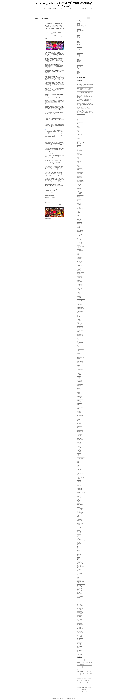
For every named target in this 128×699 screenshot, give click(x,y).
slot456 (78, 41)
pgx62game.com (80, 359)
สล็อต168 (78, 546)
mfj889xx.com (79, 300)
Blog (36, 13)
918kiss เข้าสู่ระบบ (80, 143)
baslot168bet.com (80, 172)
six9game (78, 419)
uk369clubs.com (80, 478)
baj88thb (78, 165)
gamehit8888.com (80, 231)
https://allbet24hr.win (80, 65)
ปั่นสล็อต (78, 530)
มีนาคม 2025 (79, 627)
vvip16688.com (79, 490)
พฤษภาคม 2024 (80, 640)
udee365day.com (80, 458)
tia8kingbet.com (80, 449)
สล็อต (78, 544)
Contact (41, 13)
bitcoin (78, 182)
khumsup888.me (80, 262)
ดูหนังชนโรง (79, 38)
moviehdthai (79, 318)
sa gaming (78, 23)
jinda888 (78, 254)
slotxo (78, 59)
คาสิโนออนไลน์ (80, 508)
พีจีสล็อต (78, 536)
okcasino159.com (80, 326)
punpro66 (78, 373)
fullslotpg (78, 224)
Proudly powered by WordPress (57, 698)
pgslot (78, 31)
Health (78, 238)
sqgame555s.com (80, 431)
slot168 (78, 424)
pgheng (78, 350)
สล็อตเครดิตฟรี (80, 563)
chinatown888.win (80, 195)
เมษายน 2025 (79, 625)
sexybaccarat (79, 29)
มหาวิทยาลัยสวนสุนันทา (81, 540)
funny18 (78, 227)
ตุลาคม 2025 (79, 617)
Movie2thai (79, 316)
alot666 (78, 155)
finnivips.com (79, 216)
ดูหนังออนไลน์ (79, 517)
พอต (78, 535)
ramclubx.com (79, 382)
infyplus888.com (80, 250)
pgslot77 (78, 354)
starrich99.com (79, 438)
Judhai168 (78, 259)
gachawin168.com (80, 230)
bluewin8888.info (80, 184)
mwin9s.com (79, 319)
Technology (79, 443)
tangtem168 (79, 442)
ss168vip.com (79, 434)
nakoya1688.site (80, 320)
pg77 (78, 345)
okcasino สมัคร (83, 671)
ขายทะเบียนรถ (80, 505)
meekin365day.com (80, 297)
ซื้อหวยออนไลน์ (80, 512)
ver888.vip (79, 485)
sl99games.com (79, 420)
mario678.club (79, 293)
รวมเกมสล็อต (79, 543)
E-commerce (79, 204)
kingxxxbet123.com (80, 266)
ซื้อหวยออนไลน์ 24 (80, 513)
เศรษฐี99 (78, 594)
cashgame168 (79, 191)
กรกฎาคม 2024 (80, 638)
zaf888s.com (79, 500)
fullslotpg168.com (80, 226)
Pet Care (78, 336)
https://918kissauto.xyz (80, 20)
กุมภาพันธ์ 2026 (80, 612)
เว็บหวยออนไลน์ (80, 590)
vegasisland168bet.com (81, 482)
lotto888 (78, 282)
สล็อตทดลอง (79, 60)
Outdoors (78, 331)
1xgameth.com (79, 132)
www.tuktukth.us (80, 493)
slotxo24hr (79, 428)
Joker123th (79, 258)
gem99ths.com (79, 234)
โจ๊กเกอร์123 (79, 598)
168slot (78, 123)
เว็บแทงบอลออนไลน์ (81, 593)
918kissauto (79, 145)
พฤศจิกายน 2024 (80, 632)
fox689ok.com (79, 222)
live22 (78, 278)
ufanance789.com (80, 473)
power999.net (79, 368)
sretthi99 (78, 432)
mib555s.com (79, 304)
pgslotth (78, 358)
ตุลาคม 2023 (79, 650)
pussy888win (79, 381)
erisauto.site (79, 207)
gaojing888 (79, 232)
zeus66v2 (78, 503)
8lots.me (78, 139)
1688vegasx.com (80, 122)
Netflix (78, 322)
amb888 (78, 157)
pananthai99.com (80, 334)
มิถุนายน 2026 (79, 607)
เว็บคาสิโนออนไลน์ (80, 581)
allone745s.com (79, 154)
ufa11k (78, 461)
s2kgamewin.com (80, 399)
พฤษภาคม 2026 (80, 608)
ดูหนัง (78, 515)
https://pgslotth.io (79, 66)
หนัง (77, 570)
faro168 (78, 212)
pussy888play (79, 380)
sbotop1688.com (80, 407)
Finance (78, 215)
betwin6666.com (80, 180)
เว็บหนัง (78, 589)
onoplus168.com (80, 330)
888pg (78, 135)
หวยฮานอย (79, 576)
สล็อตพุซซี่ (79, 561)
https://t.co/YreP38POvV (58, 204)
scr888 (78, 408)
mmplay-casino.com (80, 308)
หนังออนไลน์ (79, 573)
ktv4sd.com (79, 269)
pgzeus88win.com (80, 362)
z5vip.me (78, 499)
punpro (78, 372)
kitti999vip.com (80, 268)
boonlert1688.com (80, 187)
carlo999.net (79, 189)
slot (77, 422)
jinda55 (78, 253)
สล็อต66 (78, 42)
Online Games (79, 328)
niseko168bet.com (80, 323)
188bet (78, 126)
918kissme (79, 146)
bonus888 (78, 185)
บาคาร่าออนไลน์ (80, 528)
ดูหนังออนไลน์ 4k (80, 520)
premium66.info (80, 369)
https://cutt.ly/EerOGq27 (49, 202)
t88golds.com (79, 440)
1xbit (78, 131)
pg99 (77, 32)
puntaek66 (79, 376)
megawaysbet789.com (81, 299)
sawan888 (78, 404)
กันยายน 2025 (79, 619)
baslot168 (78, 170)
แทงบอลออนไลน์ (80, 596)
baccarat (78, 164)
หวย (77, 574)
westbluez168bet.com (81, 492)
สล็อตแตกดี (79, 567)
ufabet (78, 463)
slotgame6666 (79, 426)
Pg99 (78, 346)
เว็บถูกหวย (79, 585)
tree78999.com (79, 455)
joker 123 (78, 44)
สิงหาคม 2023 (79, 652)
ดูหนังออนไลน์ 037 (80, 519)
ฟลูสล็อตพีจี (79, 539)
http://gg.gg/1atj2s (48, 218)
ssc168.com (79, 435)
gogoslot (78, 74)
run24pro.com (79, 396)
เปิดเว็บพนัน (79, 580)
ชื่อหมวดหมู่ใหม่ (80, 509)
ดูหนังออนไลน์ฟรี (80, 521)
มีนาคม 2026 (79, 611)
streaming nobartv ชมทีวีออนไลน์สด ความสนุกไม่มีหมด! (64, 5)
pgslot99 (78, 355)
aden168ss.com (79, 150)
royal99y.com (79, 393)
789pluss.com (79, 134)
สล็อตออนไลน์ (79, 562)
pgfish (78, 347)
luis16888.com (79, 285)
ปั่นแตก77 (79, 532)
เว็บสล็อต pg (79, 588)
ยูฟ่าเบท (78, 542)
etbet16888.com (80, 208)
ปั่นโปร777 (79, 534)
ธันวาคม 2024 (79, 631)
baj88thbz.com (79, 166)
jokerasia (78, 72)
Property (78, 370)
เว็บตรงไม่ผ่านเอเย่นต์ (81, 584)
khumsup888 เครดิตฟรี (87, 669)
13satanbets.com (80, 120)
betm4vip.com (79, 177)
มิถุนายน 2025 (79, 623)
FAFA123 (78, 211)
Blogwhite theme (72, 698)
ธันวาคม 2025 (79, 615)
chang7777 (79, 193)
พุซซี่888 (78, 538)
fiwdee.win (79, 218)
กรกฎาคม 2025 (80, 621)
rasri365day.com (80, 384)
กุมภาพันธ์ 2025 (80, 628)
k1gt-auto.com (79, 261)
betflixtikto (79, 174)
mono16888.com (80, 311)
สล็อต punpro (47, 59)
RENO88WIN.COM (80, 385)
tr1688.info (79, 453)
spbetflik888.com (80, 430)
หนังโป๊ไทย (79, 61)
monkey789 (79, 309)
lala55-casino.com (80, 270)
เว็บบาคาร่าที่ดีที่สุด (80, 586)
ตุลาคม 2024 (79, 634)
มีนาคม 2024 (79, 643)
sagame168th (79, 403)
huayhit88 (78, 245)
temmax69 (79, 445)
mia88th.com (79, 301)
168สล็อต (78, 124)
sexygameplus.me (80, 413)
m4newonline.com (80, 286)
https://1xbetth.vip (79, 62)
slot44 (78, 50)
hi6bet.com (79, 241)
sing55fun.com (79, 416)
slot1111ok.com (79, 423)
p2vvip (78, 332)
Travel (78, 454)
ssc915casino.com (80, 436)
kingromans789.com (80, 265)
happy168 (78, 236)
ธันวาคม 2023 (79, 647)
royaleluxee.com (80, 395)
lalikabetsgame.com (80, 272)
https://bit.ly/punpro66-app (49, 195)
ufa (77, 459)
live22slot (78, 35)
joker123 (78, 24)
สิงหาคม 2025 (79, 620)
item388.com (79, 251)
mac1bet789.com (80, 288)
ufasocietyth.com (80, 474)
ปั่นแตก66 (79, 531)
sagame (78, 400)
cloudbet (78, 196)
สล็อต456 (78, 547)
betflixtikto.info (79, 176)
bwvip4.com (79, 188)
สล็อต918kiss (84, 687)
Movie (78, 312)
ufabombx (78, 466)
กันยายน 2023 (79, 651)
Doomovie (79, 199)
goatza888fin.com (80, 235)
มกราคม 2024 (79, 646)
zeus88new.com (80, 504)
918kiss (78, 141)
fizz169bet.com (79, 220)
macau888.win (79, 289)
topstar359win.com (80, 451)
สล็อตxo (78, 559)
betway (78, 71)
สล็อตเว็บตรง (79, 565)
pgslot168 (78, 353)
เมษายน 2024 (79, 642)
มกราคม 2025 (79, 630)
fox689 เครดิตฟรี (80, 664)
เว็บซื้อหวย (79, 582)
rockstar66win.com (80, 390)
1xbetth (78, 130)
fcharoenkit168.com (80, 214)
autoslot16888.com (80, 159)
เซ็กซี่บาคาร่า (79, 578)
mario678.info (79, 295)
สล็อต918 (78, 555)
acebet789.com (79, 149)
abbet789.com (79, 147)
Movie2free (79, 315)
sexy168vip (79, 411)
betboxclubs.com (80, 173)
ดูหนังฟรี (78, 37)
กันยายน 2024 (79, 635)
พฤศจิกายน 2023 (80, 648)
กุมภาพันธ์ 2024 (80, 644)
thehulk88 (78, 446)
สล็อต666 (78, 550)
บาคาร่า (78, 526)
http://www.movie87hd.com (81, 25)
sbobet (78, 405)
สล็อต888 (78, 54)
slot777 (78, 68)
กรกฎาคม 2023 (80, 654)
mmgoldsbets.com (80, 307)
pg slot (78, 73)
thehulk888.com (80, 447)
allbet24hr (78, 153)
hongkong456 (79, 243)
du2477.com (79, 203)
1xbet (78, 128)
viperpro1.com (79, 486)
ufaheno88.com (79, 469)
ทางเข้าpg (79, 524)
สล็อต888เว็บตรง (80, 554)
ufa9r (78, 462)
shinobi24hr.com (80, 415)
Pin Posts (72, 13)
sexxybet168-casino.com (81, 409)
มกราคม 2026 (79, 613)
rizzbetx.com (79, 389)
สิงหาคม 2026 (79, 604)
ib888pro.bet (79, 247)
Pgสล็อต (78, 365)
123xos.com (79, 119)
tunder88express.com (80, 457)
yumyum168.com (80, 497)
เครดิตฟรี (79, 577)
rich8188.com (79, 386)
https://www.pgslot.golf (80, 30)
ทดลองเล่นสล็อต (80, 523)
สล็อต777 (78, 551)
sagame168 (79, 401)
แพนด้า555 (79, 597)
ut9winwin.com (79, 481)
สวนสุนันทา (79, 569)
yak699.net (79, 496)
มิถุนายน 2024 (79, 639)
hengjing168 (79, 239)
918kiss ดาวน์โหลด (80, 142)
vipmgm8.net (79, 488)
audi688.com (79, 158)
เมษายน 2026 (79, 609)
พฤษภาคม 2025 (80, 624)
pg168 (78, 343)
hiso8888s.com (79, 242)
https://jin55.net (79, 47)
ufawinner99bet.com (80, 477)
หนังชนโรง (79, 36)
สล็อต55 (78, 549)
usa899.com (79, 480)
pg (77, 338)
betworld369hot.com (80, 181)
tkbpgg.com (79, 450)
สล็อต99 (78, 55)
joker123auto (79, 257)
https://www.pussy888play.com (82, 26)
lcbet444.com (79, 273)
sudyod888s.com (80, 439)
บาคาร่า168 (79, 527)
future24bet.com (80, 228)
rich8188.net (79, 388)
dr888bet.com (79, 201)
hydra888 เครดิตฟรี (80, 246)
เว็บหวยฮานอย (80, 592)
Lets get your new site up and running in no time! (56, 13)
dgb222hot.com (79, 197)
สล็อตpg (78, 558)
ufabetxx (78, 465)
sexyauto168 (79, 412)
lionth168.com (79, 276)
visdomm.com (79, 489)
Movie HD (79, 313)
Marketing (79, 296)
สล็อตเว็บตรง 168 (80, 566)
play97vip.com (79, 366)
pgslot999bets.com (80, 357)
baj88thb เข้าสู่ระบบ (84, 662)
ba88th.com (79, 161)
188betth (78, 127)
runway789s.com (80, 397)
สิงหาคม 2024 (79, 636)
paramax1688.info (80, 335)
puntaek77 (79, 377)
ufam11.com (79, 470)
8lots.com (78, 137)
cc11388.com (79, 192)
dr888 (78, 200)
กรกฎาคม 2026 (80, 605)
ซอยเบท (78, 511)
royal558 (78, 392)
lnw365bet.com (79, 281)
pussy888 (78, 56)
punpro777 (79, 374)
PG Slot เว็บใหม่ (80, 342)
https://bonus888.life (80, 53)
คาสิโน (78, 507)
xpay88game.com (80, 494)
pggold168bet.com (80, 349)
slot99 (78, 48)
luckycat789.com (80, 284)
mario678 (78, 292)
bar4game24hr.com (80, 169)
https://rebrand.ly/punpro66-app (50, 197)
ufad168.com (79, 467)
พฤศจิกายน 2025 (80, 616)
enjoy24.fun (79, 205)
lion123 (78, 274)
